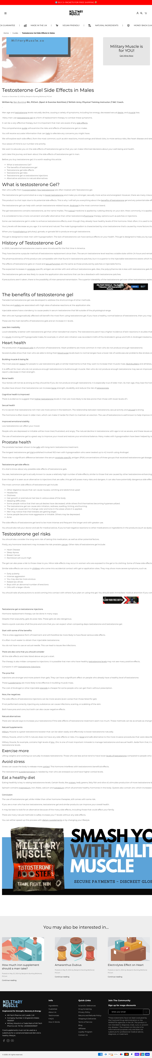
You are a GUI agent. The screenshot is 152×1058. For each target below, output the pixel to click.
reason (22, 364)
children (36, 568)
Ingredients (53, 1006)
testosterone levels (98, 661)
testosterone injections (29, 667)
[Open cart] (146, 13)
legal (82, 737)
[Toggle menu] (5, 13)
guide (24, 128)
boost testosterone (54, 195)
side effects (82, 123)
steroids (44, 688)
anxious (32, 579)
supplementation (27, 772)
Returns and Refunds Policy (89, 1015)
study (8, 337)
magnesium (25, 788)
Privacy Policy (84, 1012)
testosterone (21, 112)
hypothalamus (20, 231)
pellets (17, 305)
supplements (14, 683)
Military (5, 732)
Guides (15, 33)
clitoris (27, 587)
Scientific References (87, 1006)
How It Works (54, 1022)
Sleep (9, 552)
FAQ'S (51, 1019)
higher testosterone (44, 399)
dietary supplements (52, 820)
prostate (31, 269)
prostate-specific (63, 457)
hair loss (35, 498)
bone (53, 388)
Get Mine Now (126, 56)
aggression (20, 576)
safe (38, 447)
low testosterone (46, 190)
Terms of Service (85, 1022)
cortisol (46, 766)
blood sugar (63, 353)
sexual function (53, 264)
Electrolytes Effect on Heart (126, 965)
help (48, 133)
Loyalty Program (85, 1032)
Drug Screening (85, 1009)
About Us (52, 1012)
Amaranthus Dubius (68, 965)
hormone (88, 216)
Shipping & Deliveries (87, 1019)
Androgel (74, 205)
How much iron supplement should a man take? (20, 966)
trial (32, 452)
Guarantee (53, 1009)
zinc (53, 742)
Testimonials (54, 1015)
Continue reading (9, 980)
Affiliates (82, 1028)
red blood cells (26, 348)
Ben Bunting (19, 102)
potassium (59, 788)
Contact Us (83, 1035)
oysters (72, 782)
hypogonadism (29, 190)
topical (71, 211)
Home (6, 33)
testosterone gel (25, 118)
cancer (64, 544)
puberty (15, 574)
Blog (80, 1025)
